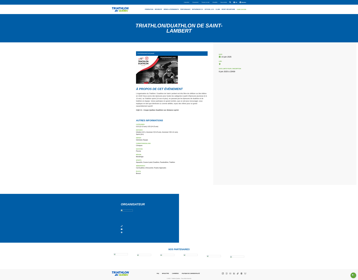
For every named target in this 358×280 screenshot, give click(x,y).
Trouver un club (205, 2)
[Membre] (240, 2)
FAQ (158, 273)
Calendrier (186, 2)
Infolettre (165, 273)
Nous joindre (223, 2)
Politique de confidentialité (191, 273)
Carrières (175, 273)
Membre (244, 2)
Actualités (214, 2)
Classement (195, 2)
